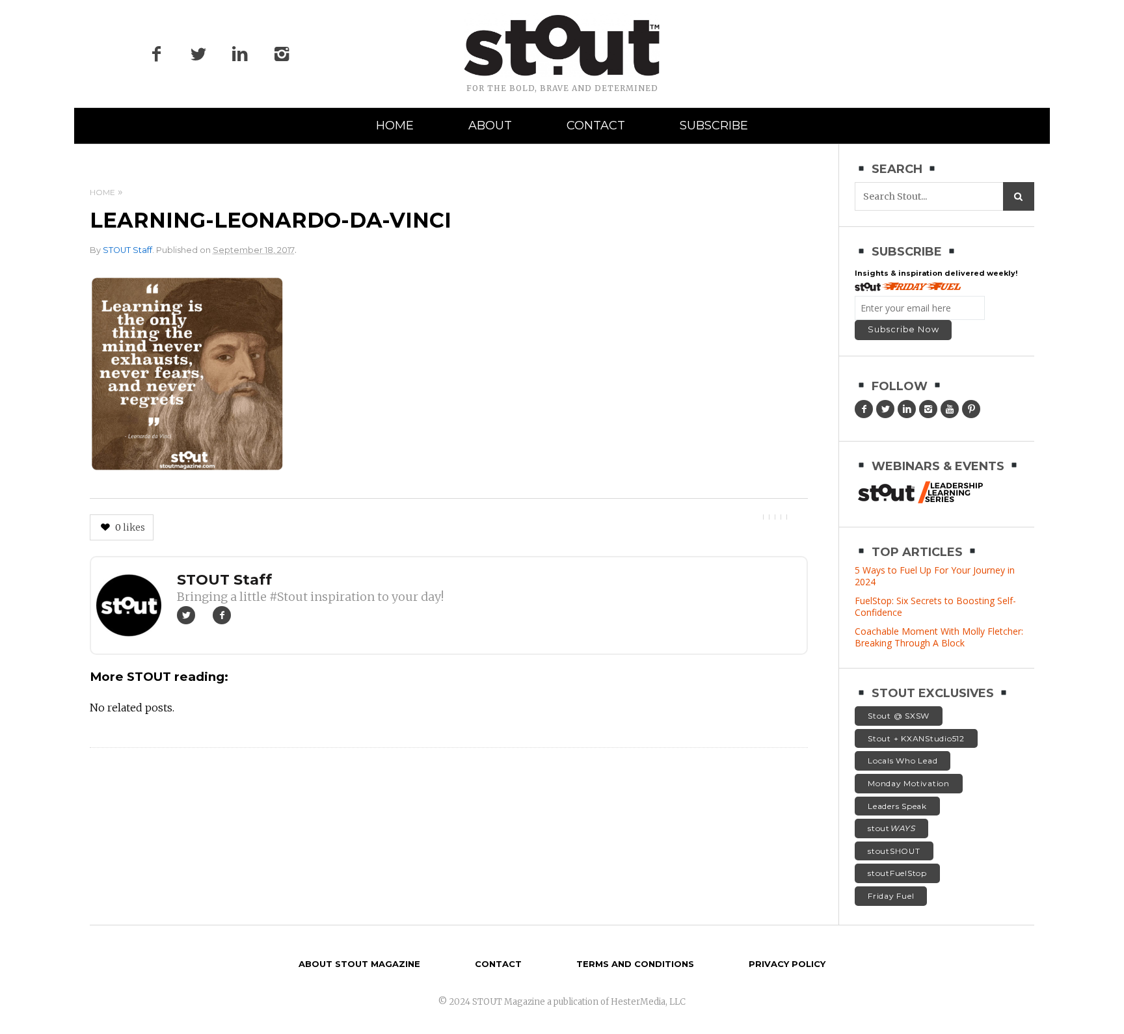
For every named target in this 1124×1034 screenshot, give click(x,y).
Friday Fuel (891, 896)
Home (395, 125)
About (490, 125)
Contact (596, 125)
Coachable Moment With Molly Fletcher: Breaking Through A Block (939, 637)
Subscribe (714, 125)
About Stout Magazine (359, 964)
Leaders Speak (897, 806)
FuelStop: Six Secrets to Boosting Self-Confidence (935, 606)
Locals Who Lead (902, 760)
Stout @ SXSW (899, 716)
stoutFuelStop (897, 873)
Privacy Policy (787, 964)
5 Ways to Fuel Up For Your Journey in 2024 (935, 576)
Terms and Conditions (635, 964)
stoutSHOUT (894, 851)
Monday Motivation (909, 783)
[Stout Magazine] (562, 45)
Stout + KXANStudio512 (916, 738)
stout (891, 828)
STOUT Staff (127, 250)
